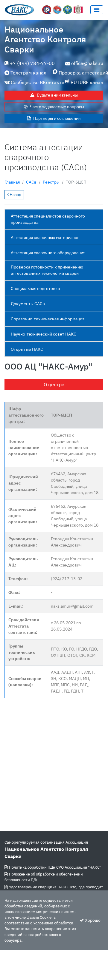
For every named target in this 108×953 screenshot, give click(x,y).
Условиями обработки (53, 923)
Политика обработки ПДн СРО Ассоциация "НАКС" (55, 867)
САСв (31, 182)
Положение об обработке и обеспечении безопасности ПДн (43, 877)
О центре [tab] (54, 384)
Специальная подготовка (35, 288)
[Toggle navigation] (96, 9)
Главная (12, 182)
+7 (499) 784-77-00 (32, 63)
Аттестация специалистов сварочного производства (48, 219)
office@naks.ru (87, 63)
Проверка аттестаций (81, 73)
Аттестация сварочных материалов (45, 237)
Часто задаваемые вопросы (57, 106)
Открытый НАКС (27, 349)
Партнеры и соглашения (56, 118)
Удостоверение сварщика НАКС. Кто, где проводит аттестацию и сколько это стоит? (53, 889)
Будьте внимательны (57, 95)
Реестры (51, 182)
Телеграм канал (28, 73)
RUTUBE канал (87, 82)
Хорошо (93, 920)
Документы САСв (28, 303)
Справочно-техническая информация (47, 319)
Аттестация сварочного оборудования (48, 252)
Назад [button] (15, 194)
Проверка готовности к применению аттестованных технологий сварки (47, 270)
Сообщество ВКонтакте (37, 82)
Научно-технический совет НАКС (43, 334)
